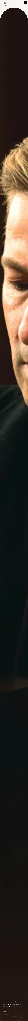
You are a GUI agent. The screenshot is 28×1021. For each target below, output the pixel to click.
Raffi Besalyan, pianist (8, 4)
